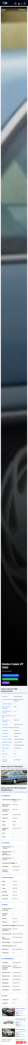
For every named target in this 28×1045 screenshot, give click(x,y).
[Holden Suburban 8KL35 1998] (8, 1022)
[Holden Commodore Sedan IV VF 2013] (8, 1033)
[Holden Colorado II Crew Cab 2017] (8, 1012)
